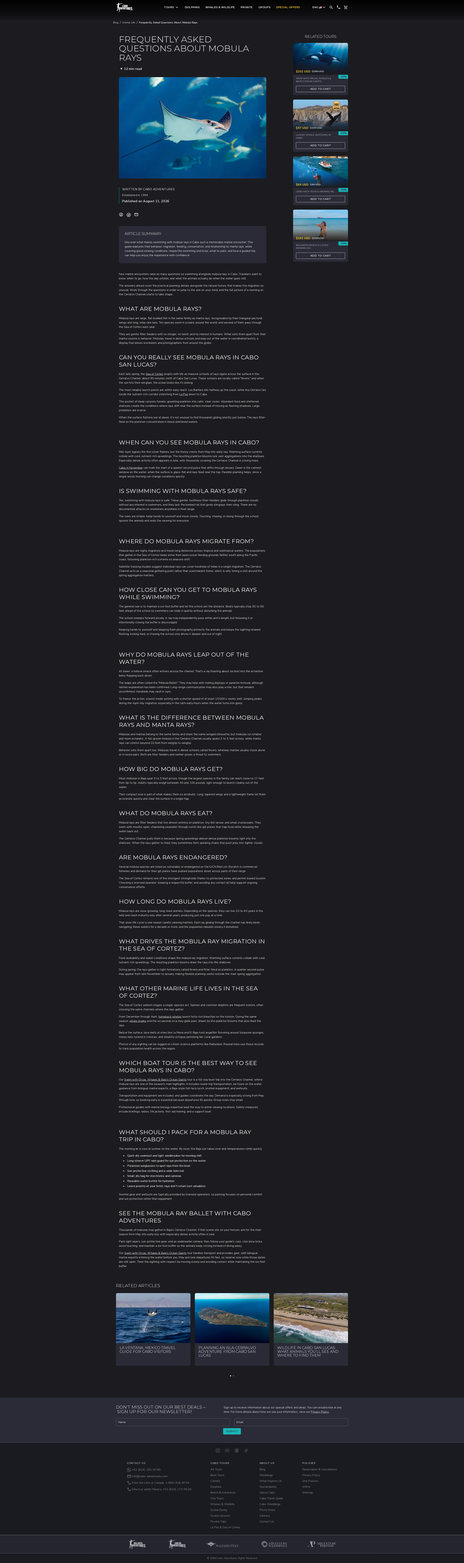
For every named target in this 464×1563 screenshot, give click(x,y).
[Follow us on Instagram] (218, 1450)
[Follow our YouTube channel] (227, 1450)
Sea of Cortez (154, 374)
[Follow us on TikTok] (246, 1450)
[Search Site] (331, 7)
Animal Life (128, 22)
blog (116, 22)
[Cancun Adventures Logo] (177, 1544)
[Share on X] (128, 214)
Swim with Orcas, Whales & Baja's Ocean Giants (155, 1080)
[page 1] (230, 1375)
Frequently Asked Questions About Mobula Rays (168, 22)
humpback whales (169, 1017)
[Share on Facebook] (121, 214)
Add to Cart (320, 89)
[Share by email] (136, 214)
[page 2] (233, 1375)
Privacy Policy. (320, 1412)
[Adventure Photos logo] (322, 1544)
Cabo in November (131, 468)
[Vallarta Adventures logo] (137, 1544)
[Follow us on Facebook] (237, 1450)
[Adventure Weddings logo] (274, 1544)
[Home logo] (124, 7)
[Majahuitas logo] (224, 1544)
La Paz (183, 394)
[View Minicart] (346, 7)
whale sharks (137, 1021)
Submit (232, 1431)
